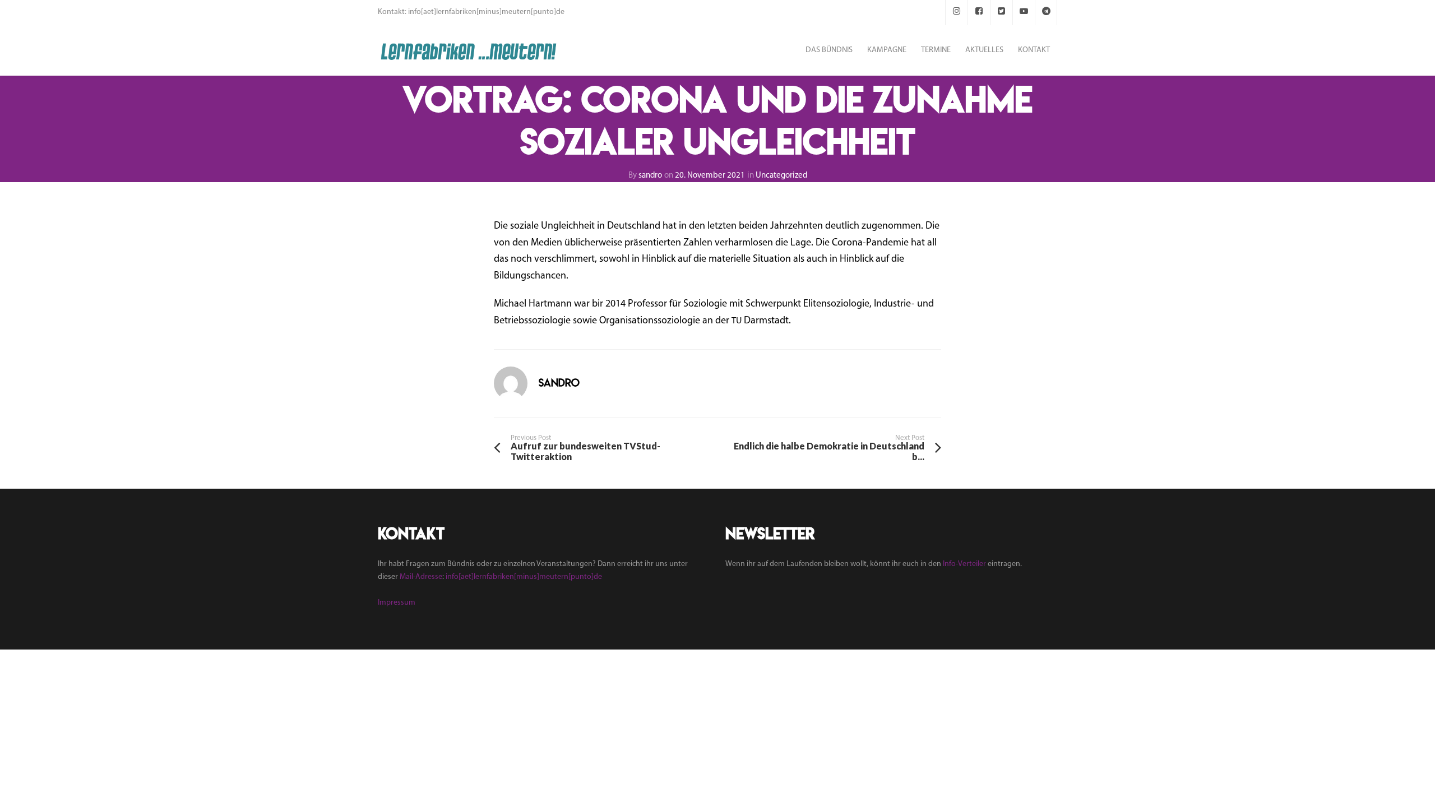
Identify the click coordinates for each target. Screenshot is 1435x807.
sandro (650, 175)
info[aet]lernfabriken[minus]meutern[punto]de (524, 577)
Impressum (396, 603)
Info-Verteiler (964, 564)
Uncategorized (781, 175)
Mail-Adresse (421, 577)
